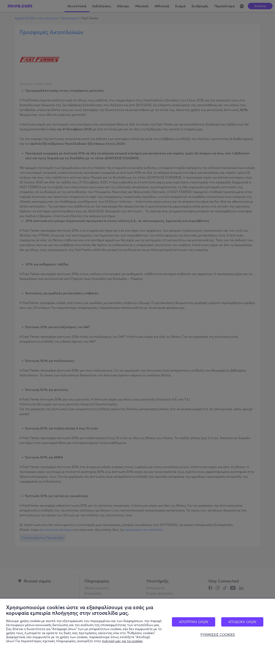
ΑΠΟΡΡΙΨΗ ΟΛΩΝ (193, 622)
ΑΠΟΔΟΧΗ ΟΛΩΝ (242, 622)
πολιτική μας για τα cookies (122, 641)
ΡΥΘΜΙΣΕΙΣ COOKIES (218, 635)
